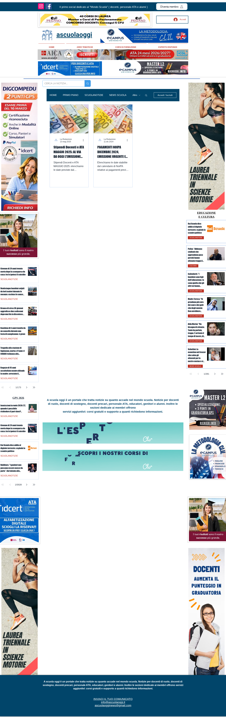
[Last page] (222, 374)
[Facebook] (49, 6)
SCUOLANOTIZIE (94, 95)
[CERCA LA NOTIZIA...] (88, 83)
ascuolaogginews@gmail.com (113, 705)
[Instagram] (41, 6)
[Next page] (215, 374)
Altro (135, 95)
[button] (103, 7)
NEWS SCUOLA (117, 95)
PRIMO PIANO (70, 95)
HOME (53, 95)
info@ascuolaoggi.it (113, 702)
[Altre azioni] (84, 140)
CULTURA (193, 266)
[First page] (191, 374)
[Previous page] (198, 374)
